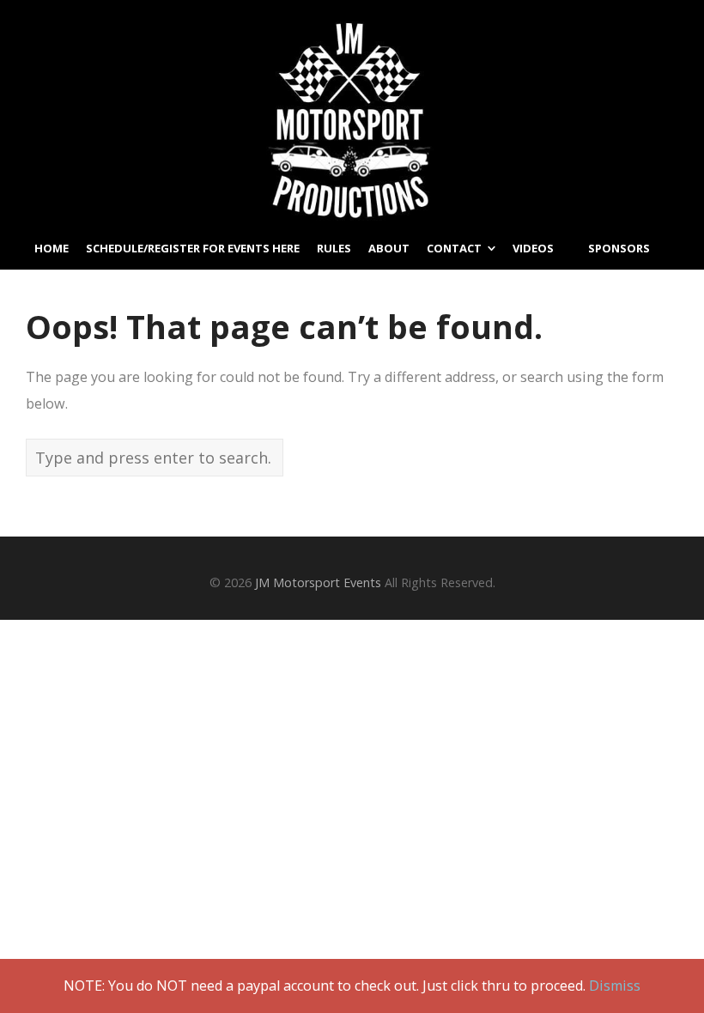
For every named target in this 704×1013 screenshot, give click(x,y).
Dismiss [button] (614, 985)
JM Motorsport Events (318, 582)
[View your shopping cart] (672, 349)
